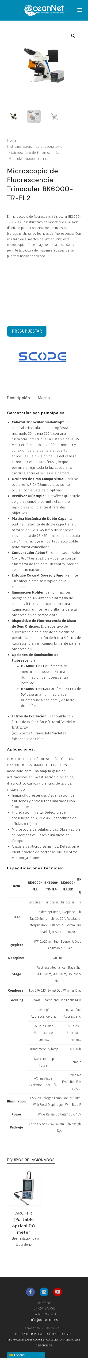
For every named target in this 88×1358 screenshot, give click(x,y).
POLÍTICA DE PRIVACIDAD (29, 1334)
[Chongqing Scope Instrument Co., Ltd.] (42, 357)
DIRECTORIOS (44, 1345)
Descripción (18, 397)
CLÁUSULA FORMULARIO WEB (63, 1339)
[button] (73, 36)
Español (19, 1355)
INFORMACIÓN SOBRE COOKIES (25, 1339)
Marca (44, 397)
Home (11, 140)
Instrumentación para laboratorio (34, 146)
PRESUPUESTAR (27, 331)
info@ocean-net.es (44, 1320)
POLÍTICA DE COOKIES (58, 1334)
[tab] (18, 398)
